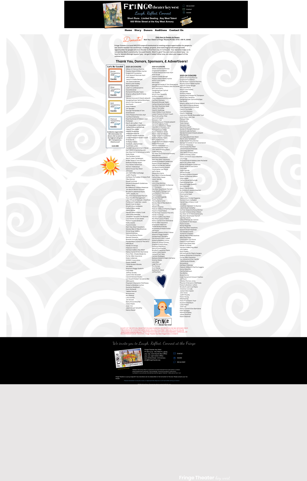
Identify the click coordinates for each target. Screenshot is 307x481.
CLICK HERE (115, 146)
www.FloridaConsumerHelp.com (131, 332)
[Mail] (183, 9)
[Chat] (183, 5)
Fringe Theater (196, 477)
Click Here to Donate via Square (167, 37)
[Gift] (184, 12)
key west (222, 478)
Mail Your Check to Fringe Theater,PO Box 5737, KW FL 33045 (167, 40)
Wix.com (168, 384)
